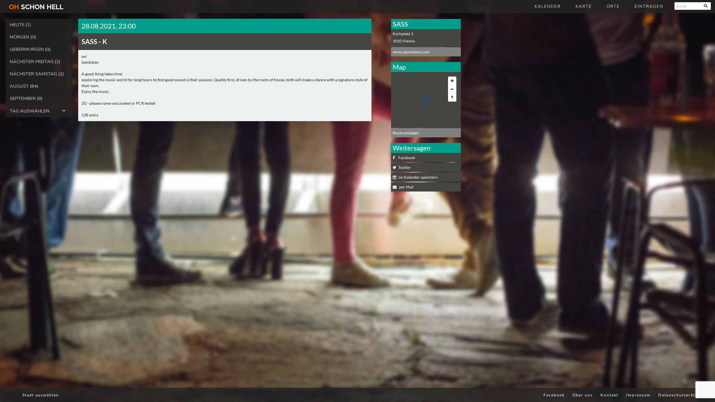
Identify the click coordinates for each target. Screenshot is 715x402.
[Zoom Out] (452, 89)
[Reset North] (452, 97)
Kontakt (609, 395)
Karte (584, 6)
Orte (613, 6)
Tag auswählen (29, 111)
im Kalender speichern (418, 177)
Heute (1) (20, 25)
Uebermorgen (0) (30, 49)
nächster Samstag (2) (37, 74)
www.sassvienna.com (411, 51)
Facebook (406, 157)
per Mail (406, 187)
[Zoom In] (452, 80)
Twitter (404, 167)
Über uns (583, 395)
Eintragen (649, 6)
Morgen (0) (23, 37)
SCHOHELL (36, 7)
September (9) (26, 98)
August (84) (24, 86)
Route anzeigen (406, 132)
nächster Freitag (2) (35, 62)
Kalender (548, 6)
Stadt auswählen (40, 395)
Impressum (638, 395)
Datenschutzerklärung (683, 395)
